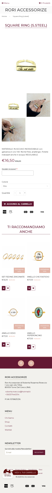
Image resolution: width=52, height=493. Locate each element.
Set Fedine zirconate (13, 277)
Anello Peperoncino (34, 334)
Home (4, 16)
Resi (40, 470)
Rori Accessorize (26, 9)
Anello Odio (8, 333)
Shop (7, 422)
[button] (7, 472)
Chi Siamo (9, 418)
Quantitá (6, 193)
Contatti (8, 426)
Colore (5, 182)
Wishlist (8, 430)
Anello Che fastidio (38, 277)
